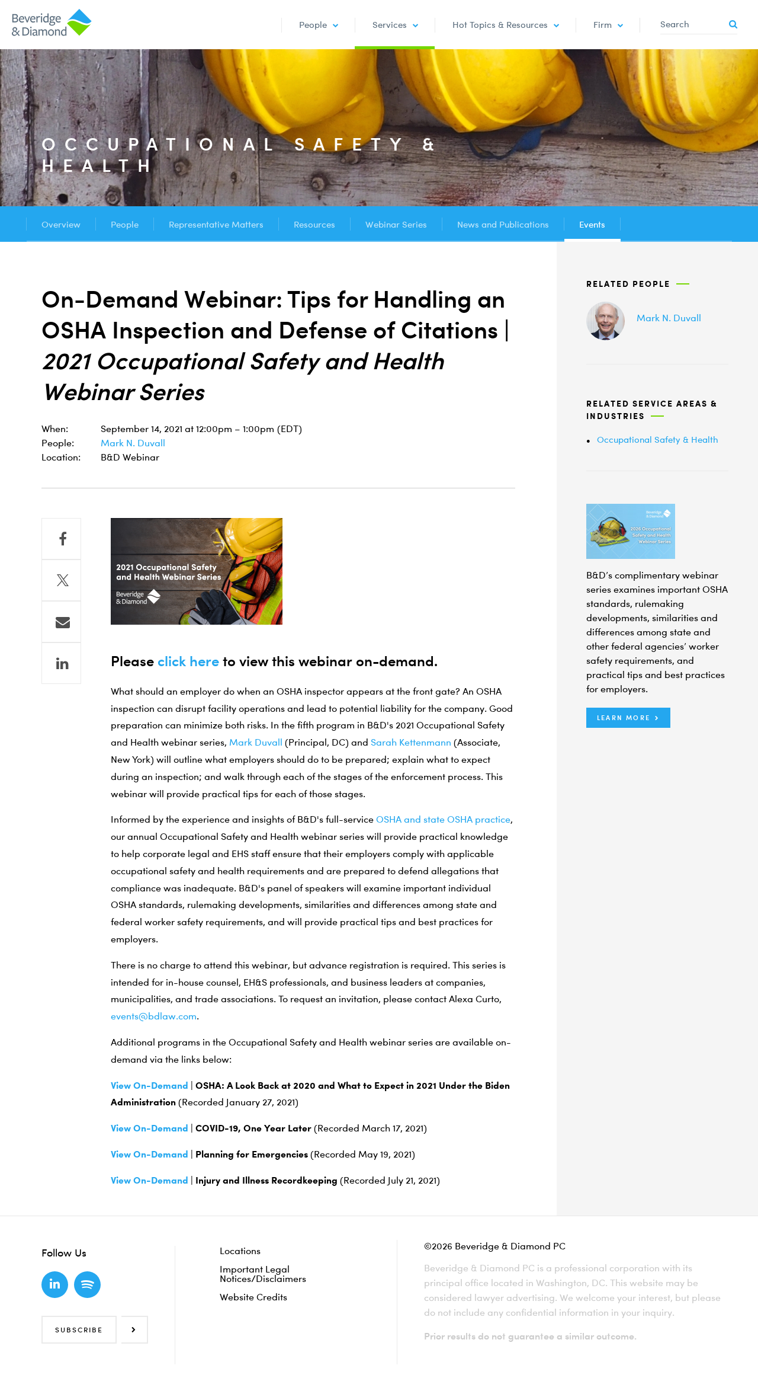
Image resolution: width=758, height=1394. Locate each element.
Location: (61, 457)
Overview (61, 224)
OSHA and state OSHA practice (443, 819)
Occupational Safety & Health (657, 439)
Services (389, 24)
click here (188, 661)
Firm (602, 24)
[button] (628, 718)
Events (592, 224)
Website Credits (253, 1297)
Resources (314, 224)
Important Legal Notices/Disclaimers (263, 1273)
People (313, 24)
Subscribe (79, 1329)
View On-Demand (149, 1085)
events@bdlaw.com (154, 1016)
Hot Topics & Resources (500, 24)
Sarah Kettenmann (411, 742)
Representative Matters (216, 224)
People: (57, 443)
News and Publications (503, 224)
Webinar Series (396, 224)
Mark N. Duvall (133, 443)
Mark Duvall (255, 742)
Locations (240, 1250)
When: (54, 428)
